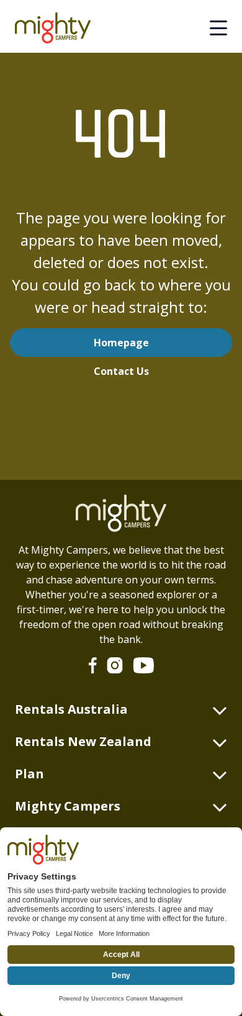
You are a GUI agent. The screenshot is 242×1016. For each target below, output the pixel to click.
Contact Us (121, 371)
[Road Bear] (58, 27)
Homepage (121, 342)
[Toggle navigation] (218, 28)
